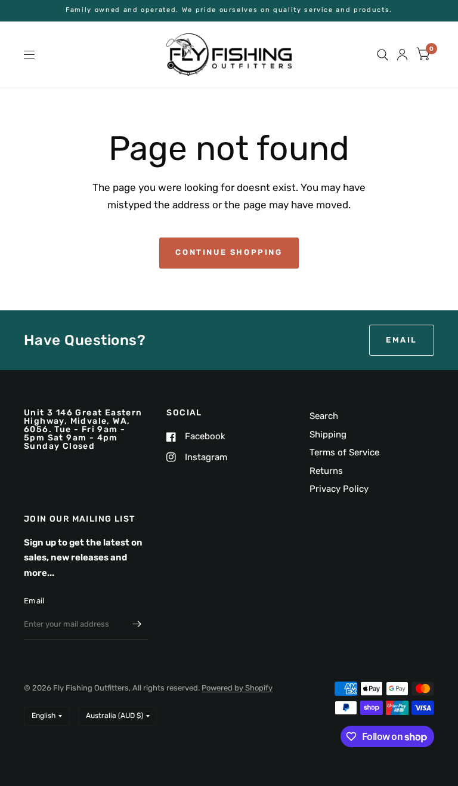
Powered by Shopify (237, 687)
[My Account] (402, 54)
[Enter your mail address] (136, 624)
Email (34, 600)
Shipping (328, 434)
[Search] (382, 54)
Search (324, 416)
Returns (326, 471)
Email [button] (401, 339)
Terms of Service (344, 452)
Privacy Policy (339, 488)
